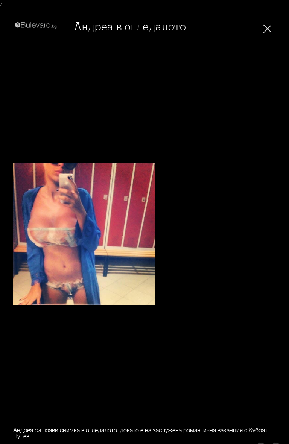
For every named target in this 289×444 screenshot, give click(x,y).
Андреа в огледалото (130, 26)
